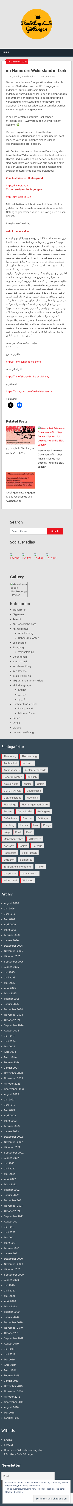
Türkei (40, 866)
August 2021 (11, 1221)
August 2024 (11, 1030)
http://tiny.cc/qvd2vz (18, 196)
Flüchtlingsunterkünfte (35, 804)
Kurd (18, 832)
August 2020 (11, 1279)
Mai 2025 (9, 982)
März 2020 (10, 1306)
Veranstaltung (26, 651)
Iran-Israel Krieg (22, 666)
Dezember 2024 (13, 1009)
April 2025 (10, 988)
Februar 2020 (12, 1311)
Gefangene (43, 811)
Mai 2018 (9, 1412)
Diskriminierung (12, 797)
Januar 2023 (11, 1131)
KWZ (29, 832)
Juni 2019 (9, 1354)
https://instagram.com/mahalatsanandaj (29, 391)
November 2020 (13, 1263)
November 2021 (13, 1205)
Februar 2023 (12, 1126)
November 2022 (13, 1141)
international (20, 661)
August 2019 (11, 1343)
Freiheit (8, 811)
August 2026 (11, 903)
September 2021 (13, 1216)
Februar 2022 (11, 1189)
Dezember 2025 (13, 945)
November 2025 (13, 950)
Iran (35, 825)
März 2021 (10, 1242)
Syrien (16, 722)
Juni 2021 (9, 1232)
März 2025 (10, 993)
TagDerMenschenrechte (18, 866)
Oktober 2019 (12, 1332)
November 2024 (13, 1014)
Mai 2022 (9, 1173)
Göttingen (43, 818)
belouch (32, 776)
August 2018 (11, 1407)
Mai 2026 (9, 919)
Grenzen (27, 818)
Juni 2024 (10, 1041)
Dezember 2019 (13, 1322)
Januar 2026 (11, 940)
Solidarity (9, 859)
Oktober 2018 (12, 1396)
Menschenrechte (13, 838)
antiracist (28, 763)
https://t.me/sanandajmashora (23, 361)
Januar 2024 (11, 1067)
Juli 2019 (9, 1348)
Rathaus (37, 845)
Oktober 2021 (12, 1210)
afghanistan (19, 609)
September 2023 (14, 1088)
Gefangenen (20, 656)
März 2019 (10, 1370)
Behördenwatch (13, 776)
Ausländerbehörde (35, 769)
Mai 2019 (9, 1359)
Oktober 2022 (12, 1147)
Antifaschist (10, 763)
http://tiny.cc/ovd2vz (18, 185)
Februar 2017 (11, 1417)
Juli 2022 (9, 1163)
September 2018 (14, 1401)
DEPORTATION (12, 790)
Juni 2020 (10, 1290)
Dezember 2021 (13, 1200)
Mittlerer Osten (26, 713)
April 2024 (10, 1051)
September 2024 (14, 1025)
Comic (40, 783)
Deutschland (25, 708)
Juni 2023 (10, 1104)
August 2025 (11, 966)
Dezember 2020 (13, 1258)
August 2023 (11, 1094)
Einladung (18, 647)
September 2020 (14, 1274)
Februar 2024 (12, 1062)
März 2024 (10, 1057)
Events (8, 1439)
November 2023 (13, 1078)
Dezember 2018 (13, 1386)
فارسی (22, 694)
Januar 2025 (11, 1003)
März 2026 (10, 929)
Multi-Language (22, 685)
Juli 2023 (9, 1099)
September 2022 (14, 1152)
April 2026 (10, 924)
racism (23, 845)
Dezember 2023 (13, 1072)
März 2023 (10, 1120)
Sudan (16, 717)
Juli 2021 (9, 1226)
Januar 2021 (11, 1253)
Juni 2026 (10, 913)
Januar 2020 (11, 1317)
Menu (5, 52)
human (24, 825)
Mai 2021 (9, 1237)
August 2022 (11, 1157)
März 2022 (10, 1184)
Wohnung (28, 880)
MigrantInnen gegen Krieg (28, 680)
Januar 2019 (11, 1380)
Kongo (46, 825)
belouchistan (11, 783)
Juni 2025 (10, 977)
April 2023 (10, 1115)
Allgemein (14, 76)
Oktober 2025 (12, 956)
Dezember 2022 (13, 1136)
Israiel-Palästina (22, 675)
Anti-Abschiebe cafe (24, 623)
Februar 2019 (11, 1375)
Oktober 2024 (12, 1019)
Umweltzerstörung (23, 732)
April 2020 (10, 1301)
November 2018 (13, 1391)
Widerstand (10, 880)
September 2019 (14, 1338)
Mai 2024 (9, 1046)
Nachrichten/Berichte (25, 704)
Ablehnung (10, 756)
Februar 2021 (11, 1248)
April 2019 (10, 1364)
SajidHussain (29, 852)
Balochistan (19, 642)
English (22, 689)
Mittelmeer (35, 838)
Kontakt (8, 1444)
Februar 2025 (12, 998)
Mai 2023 (9, 1110)
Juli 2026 (9, 908)
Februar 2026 (12, 934)
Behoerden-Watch (28, 637)
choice (28, 783)
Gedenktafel (25, 811)
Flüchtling (32, 797)
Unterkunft (10, 873)
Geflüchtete (10, 818)
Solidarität (26, 859)
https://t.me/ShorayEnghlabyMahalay (27, 376)
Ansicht (17, 619)
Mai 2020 (9, 1295)
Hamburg (9, 825)
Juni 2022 (9, 1168)
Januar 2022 (11, 1194)
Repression (10, 852)
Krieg (7, 832)
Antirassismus (20, 628)
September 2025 (14, 961)
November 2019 (13, 1327)
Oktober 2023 (12, 1083)
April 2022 (10, 1179)
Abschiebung (25, 633)
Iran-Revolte (28, 76)
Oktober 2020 (12, 1269)
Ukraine (17, 727)
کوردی (21, 699)
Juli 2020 (9, 1285)
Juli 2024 (9, 1035)
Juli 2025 (9, 972)
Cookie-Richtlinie (14, 1492)
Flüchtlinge (10, 804)
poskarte (9, 845)
